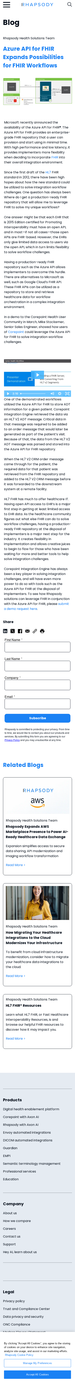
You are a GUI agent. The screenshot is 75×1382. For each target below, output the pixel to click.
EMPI (6, 1156)
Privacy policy (14, 1301)
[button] (42, 630)
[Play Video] (8, 393)
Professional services (19, 1171)
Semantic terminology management (32, 1163)
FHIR (54, 157)
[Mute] (52, 393)
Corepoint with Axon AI (21, 1117)
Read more (37, 830)
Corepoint (16, 332)
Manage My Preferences (37, 1363)
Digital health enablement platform (31, 1109)
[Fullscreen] (67, 393)
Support (9, 1244)
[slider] (33, 393)
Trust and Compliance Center (26, 1309)
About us (10, 1213)
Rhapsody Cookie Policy (19, 1354)
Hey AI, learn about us (20, 1252)
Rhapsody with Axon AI (20, 1124)
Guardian (10, 1148)
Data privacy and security (23, 1316)
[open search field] (69, 4)
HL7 (48, 172)
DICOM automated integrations (27, 1140)
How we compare (17, 1221)
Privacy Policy (12, 740)
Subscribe (37, 718)
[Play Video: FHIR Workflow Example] (37, 375)
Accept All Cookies (37, 1374)
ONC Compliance (16, 1324)
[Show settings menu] (59, 393)
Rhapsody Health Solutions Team (29, 38)
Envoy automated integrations (27, 1132)
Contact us (11, 1236)
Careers (9, 1228)
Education (11, 1179)
